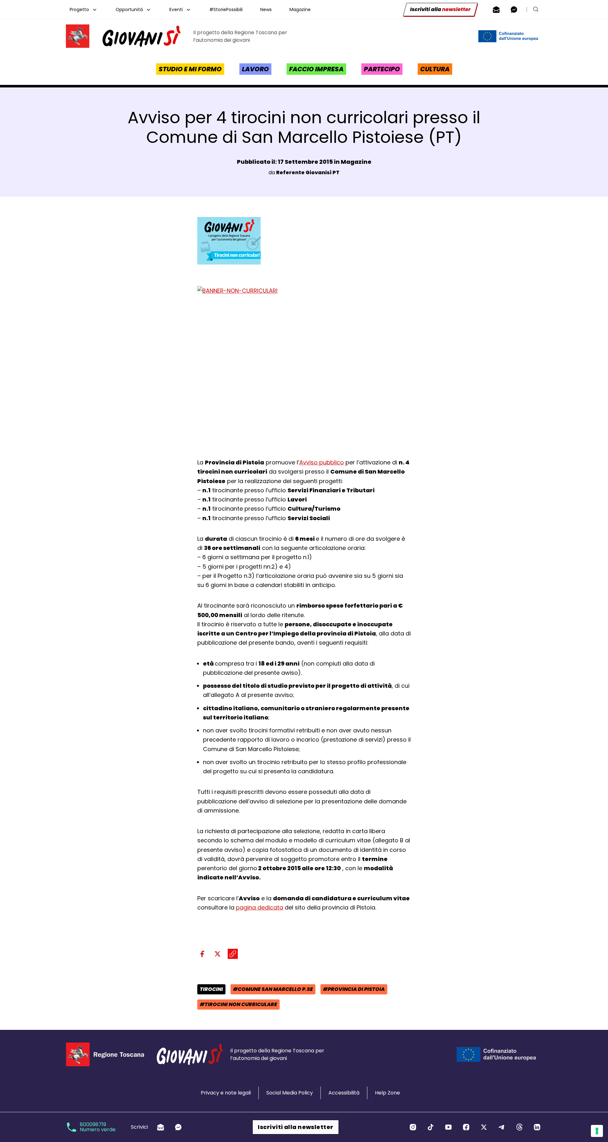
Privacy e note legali (226, 1092)
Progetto (79, 9)
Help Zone (387, 1092)
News (266, 9)
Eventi (176, 9)
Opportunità (129, 9)
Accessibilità (343, 1092)
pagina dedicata (259, 907)
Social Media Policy (289, 1092)
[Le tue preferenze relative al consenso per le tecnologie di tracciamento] (597, 1131)
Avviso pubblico (321, 462)
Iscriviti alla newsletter (295, 1127)
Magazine (300, 9)
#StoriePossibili (226, 9)
